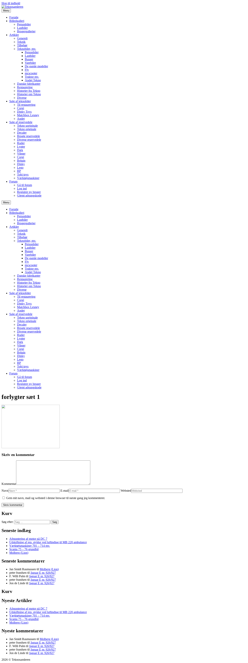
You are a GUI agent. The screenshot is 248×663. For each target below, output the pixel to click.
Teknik (21, 41)
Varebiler (30, 62)
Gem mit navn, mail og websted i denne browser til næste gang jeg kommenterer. (55, 498)
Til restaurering (26, 104)
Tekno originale (26, 129)
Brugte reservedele (28, 136)
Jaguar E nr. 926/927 (43, 572)
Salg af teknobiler (20, 101)
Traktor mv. (32, 76)
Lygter (21, 146)
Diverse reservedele (29, 139)
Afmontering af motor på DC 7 (28, 538)
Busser (29, 59)
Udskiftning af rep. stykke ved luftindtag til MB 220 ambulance (48, 542)
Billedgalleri (16, 21)
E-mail (64, 490)
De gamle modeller (36, 66)
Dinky (21, 164)
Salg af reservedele (20, 122)
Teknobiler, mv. (26, 48)
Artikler (14, 34)
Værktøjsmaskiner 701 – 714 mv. (29, 545)
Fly (27, 69)
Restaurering (25, 87)
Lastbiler (22, 27)
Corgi (20, 108)
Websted (126, 490)
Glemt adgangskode (29, 195)
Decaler (22, 132)
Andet (21, 118)
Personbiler (24, 24)
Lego (20, 167)
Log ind (22, 188)
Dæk (20, 150)
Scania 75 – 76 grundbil (24, 549)
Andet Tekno (33, 80)
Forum (13, 181)
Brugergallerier (26, 31)
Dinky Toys (24, 111)
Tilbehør (22, 45)
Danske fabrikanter (28, 83)
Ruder (21, 143)
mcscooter (31, 73)
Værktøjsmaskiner (28, 178)
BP (19, 171)
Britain (21, 160)
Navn (5, 490)
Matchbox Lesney (28, 115)
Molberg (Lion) (18, 552)
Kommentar (9, 483)
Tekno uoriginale (27, 125)
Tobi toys (22, 174)
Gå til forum (24, 185)
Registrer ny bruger (29, 192)
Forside (13, 17)
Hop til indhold (11, 3)
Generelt (22, 38)
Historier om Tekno (29, 94)
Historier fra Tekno (28, 90)
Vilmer (21, 153)
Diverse (22, 97)
